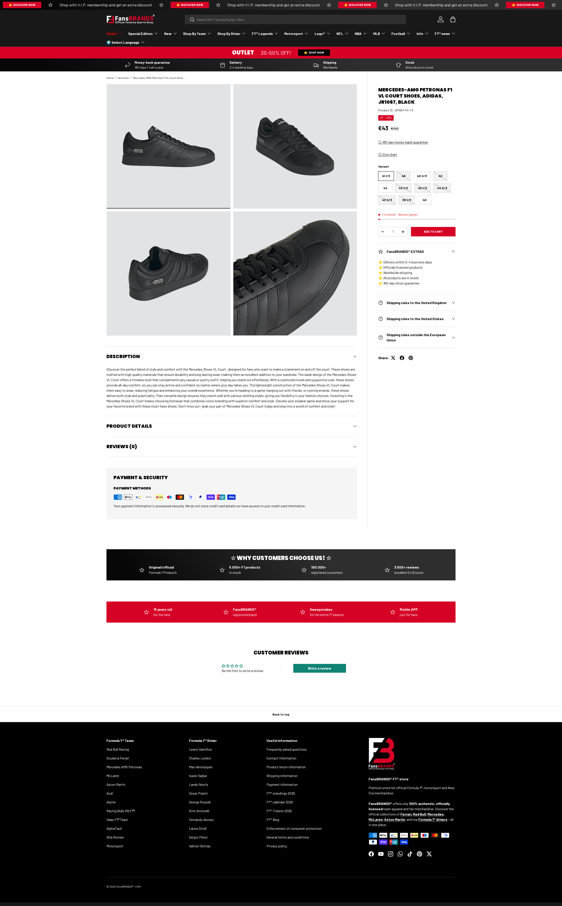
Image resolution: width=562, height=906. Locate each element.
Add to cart (433, 231)
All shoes (123, 77)
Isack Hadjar (198, 776)
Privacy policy (277, 846)
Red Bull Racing (117, 749)
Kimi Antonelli (199, 811)
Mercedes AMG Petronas (124, 767)
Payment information (282, 784)
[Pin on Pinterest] (410, 357)
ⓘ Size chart (387, 154)
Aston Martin (115, 784)
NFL (340, 33)
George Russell (200, 802)
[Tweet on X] (393, 357)
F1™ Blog (273, 819)
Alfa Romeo (115, 837)
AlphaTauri (114, 828)
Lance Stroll (197, 828)
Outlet (111, 33)
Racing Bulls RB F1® (120, 811)
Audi (109, 793)
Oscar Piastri (198, 793)
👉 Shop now (314, 52)
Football (398, 33)
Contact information (281, 758)
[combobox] (295, 19)
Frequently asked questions (287, 749)
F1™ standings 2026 (281, 793)
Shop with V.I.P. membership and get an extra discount (106, 4)
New (168, 33)
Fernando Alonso (201, 819)
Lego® (320, 33)
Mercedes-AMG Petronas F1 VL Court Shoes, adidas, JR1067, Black (159, 77)
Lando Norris (198, 784)
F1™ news (442, 33)
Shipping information (282, 776)
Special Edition (140, 33)
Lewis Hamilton (200, 749)
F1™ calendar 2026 (280, 802)
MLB (376, 33)
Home (110, 77)
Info (420, 33)
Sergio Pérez (198, 837)
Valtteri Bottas (200, 846)
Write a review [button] (319, 668)
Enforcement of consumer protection (294, 828)
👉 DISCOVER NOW (22, 5)
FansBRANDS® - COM (128, 886)
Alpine (111, 802)
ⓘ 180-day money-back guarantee (403, 142)
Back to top (281, 714)
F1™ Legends (262, 33)
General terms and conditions (288, 837)
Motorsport (293, 33)
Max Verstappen (201, 767)
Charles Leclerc (200, 758)
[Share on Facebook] (402, 357)
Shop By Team (194, 33)
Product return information (286, 767)
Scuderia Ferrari (117, 758)
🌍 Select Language (122, 42)
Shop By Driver (228, 33)
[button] (453, 19)
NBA (358, 33)
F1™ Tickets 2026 (279, 811)
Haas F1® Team (117, 819)
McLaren (112, 776)
